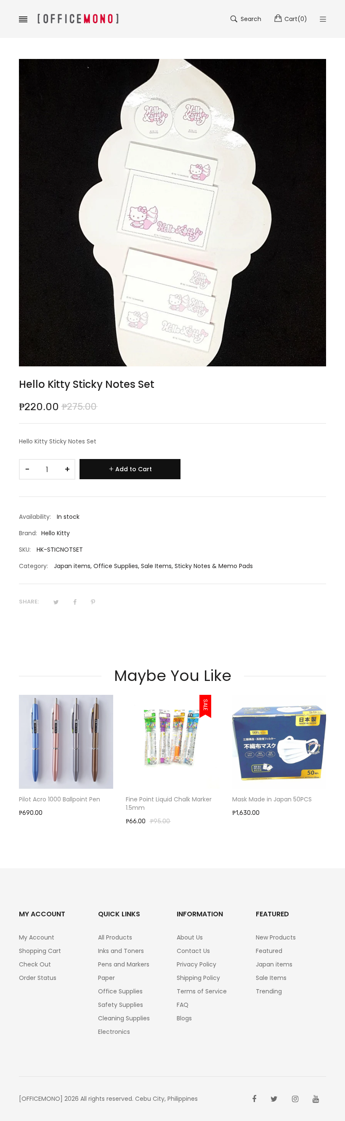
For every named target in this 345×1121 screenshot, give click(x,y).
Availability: (35, 516)
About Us (190, 937)
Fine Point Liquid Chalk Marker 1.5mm (63, 803)
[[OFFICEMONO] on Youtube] (316, 1099)
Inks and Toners (121, 951)
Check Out (35, 964)
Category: (33, 566)
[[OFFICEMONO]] (78, 19)
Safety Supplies (120, 1005)
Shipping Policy (198, 978)
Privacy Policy (196, 964)
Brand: (28, 533)
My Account (36, 937)
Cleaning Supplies (124, 1018)
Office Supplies (115, 566)
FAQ (182, 1005)
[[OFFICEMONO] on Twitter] (274, 1099)
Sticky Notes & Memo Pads (214, 566)
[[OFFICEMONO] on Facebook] (254, 1099)
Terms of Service (202, 991)
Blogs (184, 1018)
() (295, 19)
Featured (269, 951)
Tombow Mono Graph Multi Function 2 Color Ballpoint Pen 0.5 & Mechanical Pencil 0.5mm (280, 807)
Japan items (72, 566)
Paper (106, 978)
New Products (276, 937)
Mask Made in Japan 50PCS (167, 799)
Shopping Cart (40, 951)
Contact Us (193, 951)
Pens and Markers (123, 964)
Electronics (114, 1032)
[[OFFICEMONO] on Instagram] (295, 1099)
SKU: (25, 549)
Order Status (37, 978)
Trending (269, 991)
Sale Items (156, 566)
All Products (115, 937)
